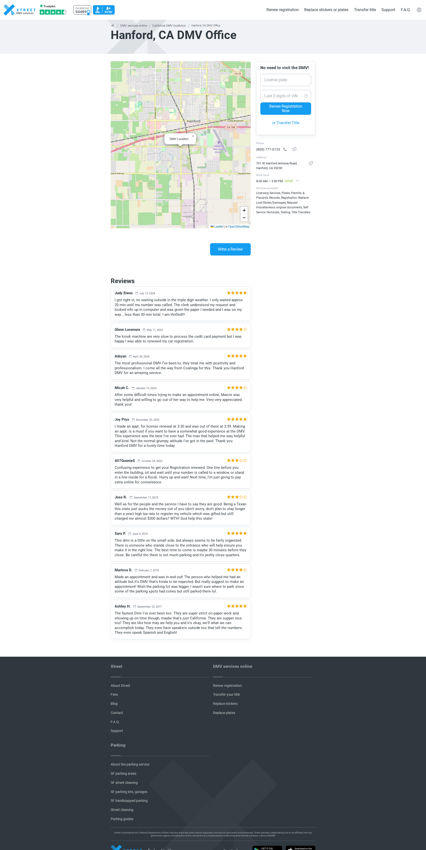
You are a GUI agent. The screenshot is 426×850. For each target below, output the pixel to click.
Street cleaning (121, 806)
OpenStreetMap (239, 226)
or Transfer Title (286, 123)
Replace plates (223, 711)
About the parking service (128, 762)
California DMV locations (166, 25)
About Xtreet (119, 685)
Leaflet (220, 226)
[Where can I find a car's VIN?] (306, 96)
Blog (114, 703)
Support (388, 9)
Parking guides (121, 815)
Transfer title (365, 9)
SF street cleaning (123, 780)
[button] (193, 136)
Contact (116, 711)
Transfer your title (225, 694)
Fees (114, 694)
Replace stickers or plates (326, 9)
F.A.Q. (406, 9)
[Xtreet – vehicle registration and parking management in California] (149, 847)
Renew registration (283, 9)
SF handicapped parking (127, 797)
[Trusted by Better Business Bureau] (103, 10)
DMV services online (132, 25)
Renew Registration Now (285, 109)
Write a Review (236, 250)
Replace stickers (224, 703)
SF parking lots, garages (127, 789)
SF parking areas (122, 771)
